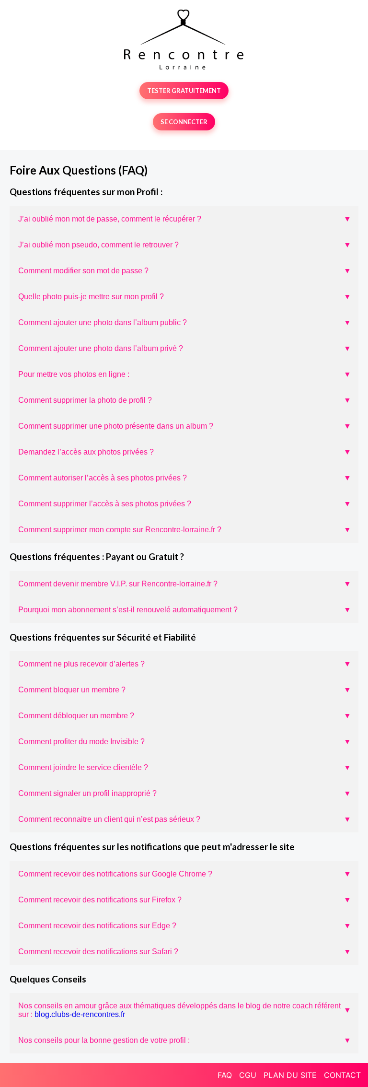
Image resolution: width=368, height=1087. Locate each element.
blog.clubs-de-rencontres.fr (79, 1014)
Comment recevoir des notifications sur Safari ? (184, 951)
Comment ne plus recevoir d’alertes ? (184, 664)
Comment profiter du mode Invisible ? (184, 741)
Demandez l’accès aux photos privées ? (184, 452)
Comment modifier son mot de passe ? (184, 271)
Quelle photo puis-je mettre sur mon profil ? (184, 296)
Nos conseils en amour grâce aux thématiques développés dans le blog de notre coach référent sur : (184, 1010)
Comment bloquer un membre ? (184, 690)
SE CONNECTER (184, 122)
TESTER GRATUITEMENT (184, 90)
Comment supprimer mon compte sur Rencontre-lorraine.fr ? (184, 530)
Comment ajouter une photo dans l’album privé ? (184, 348)
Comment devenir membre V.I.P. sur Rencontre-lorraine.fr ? (184, 584)
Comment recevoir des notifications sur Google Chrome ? (184, 874)
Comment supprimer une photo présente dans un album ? (184, 426)
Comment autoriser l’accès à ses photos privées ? (184, 478)
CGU (247, 1075)
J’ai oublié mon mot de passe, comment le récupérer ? (184, 219)
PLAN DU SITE (290, 1075)
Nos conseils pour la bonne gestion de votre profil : (184, 1040)
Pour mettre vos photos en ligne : (184, 374)
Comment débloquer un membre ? (184, 716)
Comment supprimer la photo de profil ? (184, 400)
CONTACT (342, 1075)
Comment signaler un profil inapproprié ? (184, 793)
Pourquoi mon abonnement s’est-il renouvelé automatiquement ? (184, 610)
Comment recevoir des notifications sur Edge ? (184, 926)
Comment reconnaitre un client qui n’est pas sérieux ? (184, 819)
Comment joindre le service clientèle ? (184, 767)
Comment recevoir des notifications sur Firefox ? (184, 900)
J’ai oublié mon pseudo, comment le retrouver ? (184, 245)
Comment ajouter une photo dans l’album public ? (184, 322)
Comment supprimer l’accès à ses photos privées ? (184, 504)
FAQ (225, 1075)
